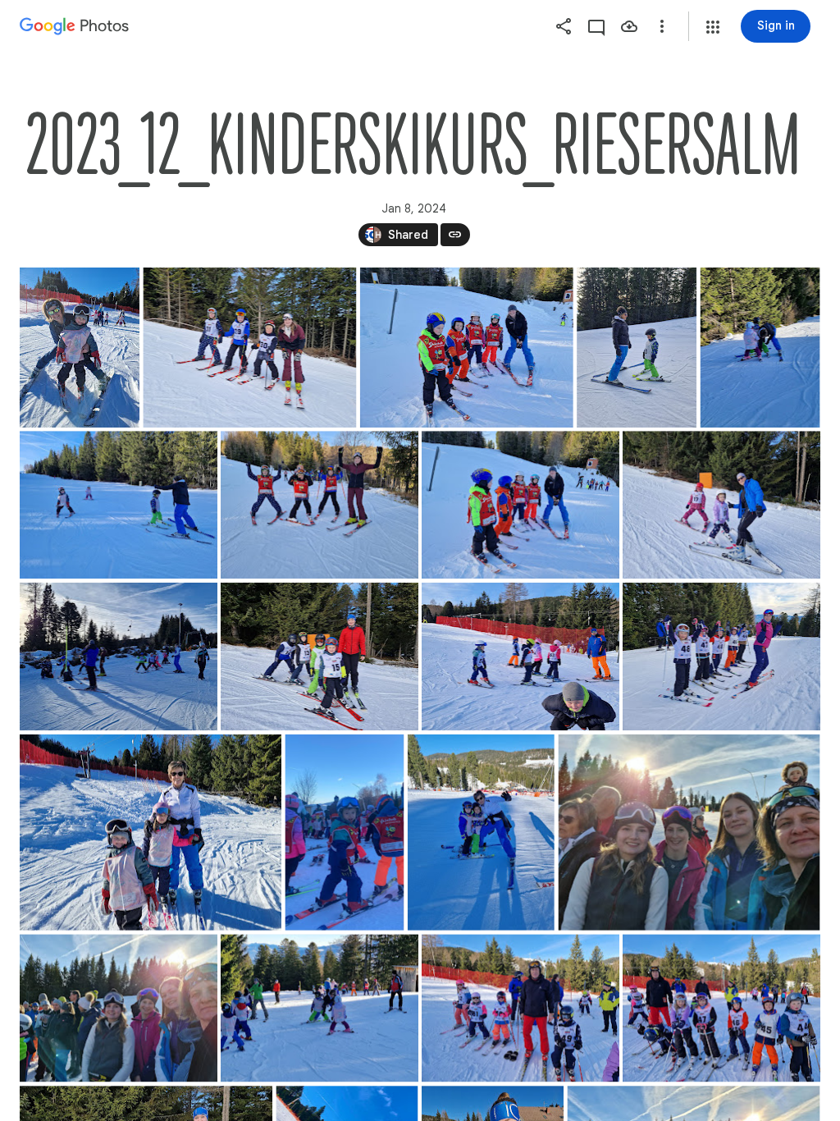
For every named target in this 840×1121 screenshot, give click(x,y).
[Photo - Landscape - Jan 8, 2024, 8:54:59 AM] (249, 348)
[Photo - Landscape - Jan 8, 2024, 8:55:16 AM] (520, 505)
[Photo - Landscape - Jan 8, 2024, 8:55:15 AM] (721, 656)
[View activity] (596, 26)
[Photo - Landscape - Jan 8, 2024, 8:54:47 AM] (118, 505)
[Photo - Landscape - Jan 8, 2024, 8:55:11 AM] (466, 348)
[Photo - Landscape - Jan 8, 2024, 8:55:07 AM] (721, 505)
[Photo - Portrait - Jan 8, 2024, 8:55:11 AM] (344, 832)
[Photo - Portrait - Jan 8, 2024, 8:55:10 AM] (636, 348)
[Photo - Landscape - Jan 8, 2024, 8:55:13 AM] (721, 1008)
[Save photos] (629, 26)
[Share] (563, 26)
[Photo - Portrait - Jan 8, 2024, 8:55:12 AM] (79, 348)
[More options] (662, 26)
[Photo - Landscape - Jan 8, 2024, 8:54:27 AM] (118, 656)
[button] (712, 27)
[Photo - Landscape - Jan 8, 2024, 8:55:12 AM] (150, 832)
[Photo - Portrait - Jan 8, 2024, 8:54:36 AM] (760, 348)
